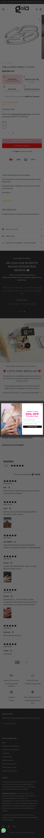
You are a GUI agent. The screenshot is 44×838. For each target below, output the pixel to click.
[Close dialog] (42, 405)
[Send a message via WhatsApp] (3, 830)
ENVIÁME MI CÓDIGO (32, 426)
